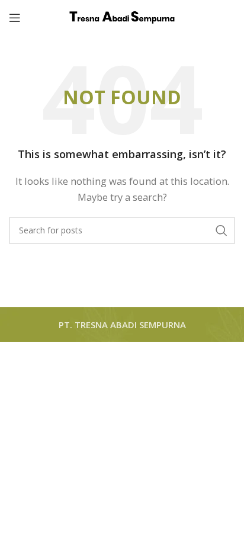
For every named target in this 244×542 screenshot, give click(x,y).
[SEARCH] (221, 230)
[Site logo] (122, 17)
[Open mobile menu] (15, 18)
